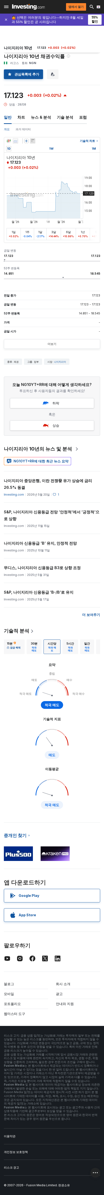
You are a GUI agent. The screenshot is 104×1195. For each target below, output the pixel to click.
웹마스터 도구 (14, 1014)
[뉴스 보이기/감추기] (32, 141)
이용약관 (9, 1136)
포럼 (83, 117)
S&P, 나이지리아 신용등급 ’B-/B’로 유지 (39, 592)
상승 (55, 425)
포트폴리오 (12, 1004)
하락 (55, 403)
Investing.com (14, 494)
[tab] (14, 646)
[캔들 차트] (8, 141)
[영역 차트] (15, 141)
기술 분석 (65, 117)
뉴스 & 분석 (41, 117)
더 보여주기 (91, 615)
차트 (21, 117)
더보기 (52, 344)
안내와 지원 (65, 1004)
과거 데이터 (23, 129)
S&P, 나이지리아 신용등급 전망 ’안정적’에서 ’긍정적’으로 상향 (51, 515)
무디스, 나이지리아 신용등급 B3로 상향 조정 (42, 567)
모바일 (9, 994)
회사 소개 (63, 984)
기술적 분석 (16, 631)
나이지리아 (60, 361)
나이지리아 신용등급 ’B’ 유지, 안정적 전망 (40, 543)
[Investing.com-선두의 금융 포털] (28, 7)
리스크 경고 (11, 1167)
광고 (59, 994)
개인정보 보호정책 (16, 1152)
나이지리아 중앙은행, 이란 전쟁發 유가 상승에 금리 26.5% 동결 (48, 484)
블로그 (9, 984)
